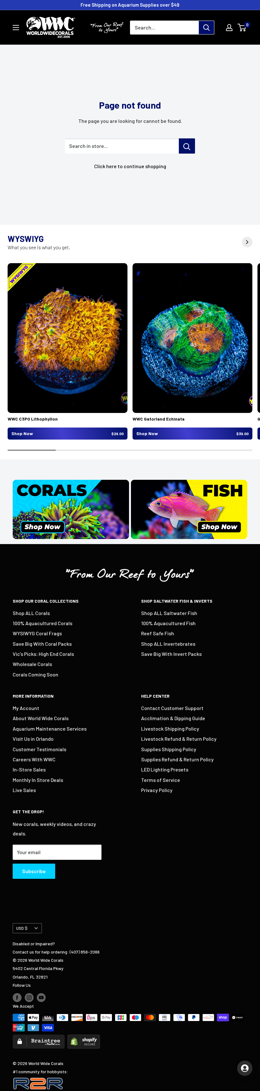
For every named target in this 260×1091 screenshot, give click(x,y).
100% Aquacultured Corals (42, 623)
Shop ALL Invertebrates (168, 644)
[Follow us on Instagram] (29, 997)
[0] (242, 27)
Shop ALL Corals (31, 613)
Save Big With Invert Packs (171, 654)
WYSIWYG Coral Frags (37, 633)
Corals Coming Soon (35, 674)
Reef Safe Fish (157, 633)
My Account (26, 708)
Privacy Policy (156, 790)
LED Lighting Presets (164, 769)
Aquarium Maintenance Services (50, 729)
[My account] (229, 27)
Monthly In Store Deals (38, 780)
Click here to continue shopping (130, 166)
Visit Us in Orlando (33, 739)
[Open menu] (16, 27)
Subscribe (34, 871)
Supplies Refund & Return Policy (177, 759)
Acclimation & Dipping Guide (173, 718)
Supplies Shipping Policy (168, 749)
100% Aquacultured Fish (168, 623)
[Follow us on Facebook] (17, 997)
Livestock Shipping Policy (170, 729)
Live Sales (24, 790)
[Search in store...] (187, 146)
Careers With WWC (34, 759)
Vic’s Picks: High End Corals (43, 654)
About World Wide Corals (40, 718)
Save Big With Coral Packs (42, 644)
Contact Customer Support (172, 708)
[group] (67, 351)
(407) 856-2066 (85, 952)
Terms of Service (160, 780)
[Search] (206, 28)
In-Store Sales (29, 769)
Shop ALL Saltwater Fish (169, 613)
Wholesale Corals (32, 664)
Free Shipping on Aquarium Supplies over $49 (130, 5)
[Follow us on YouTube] (41, 997)
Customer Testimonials (39, 749)
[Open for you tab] (244, 1068)
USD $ (22, 928)
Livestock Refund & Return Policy (179, 739)
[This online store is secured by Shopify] (84, 1038)
